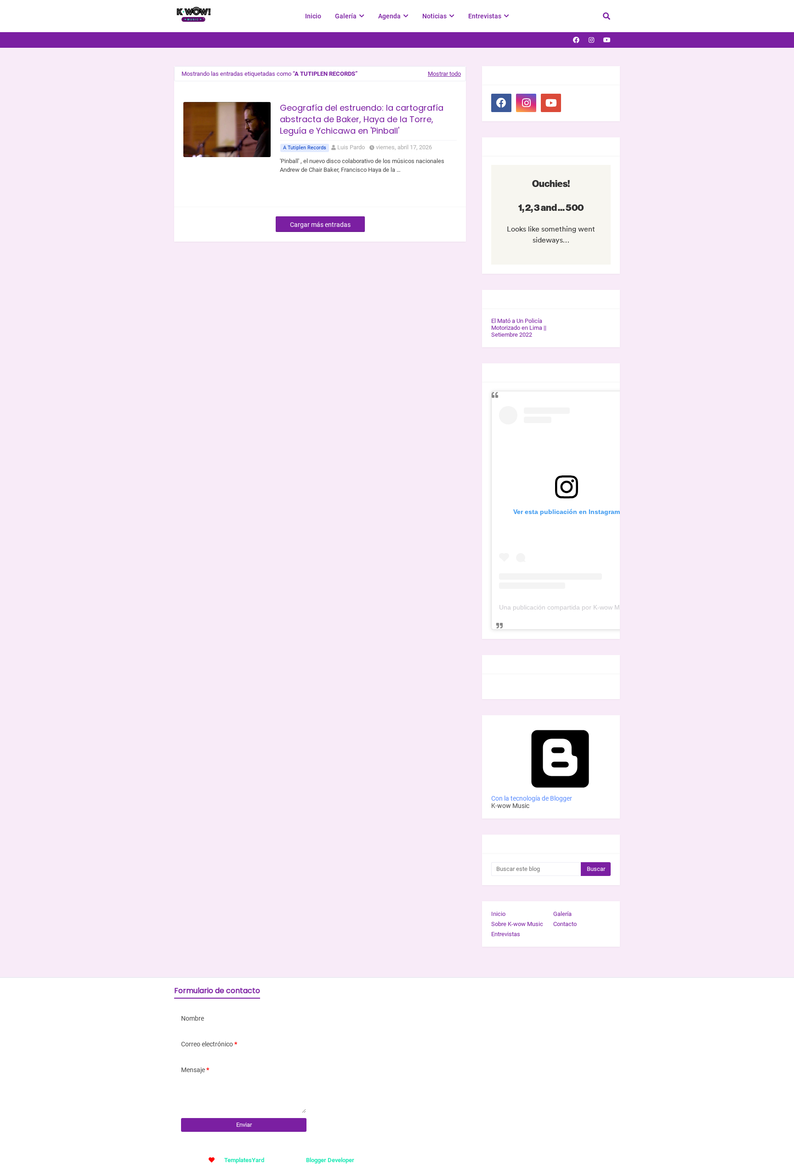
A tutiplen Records (304, 148)
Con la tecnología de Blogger (531, 798)
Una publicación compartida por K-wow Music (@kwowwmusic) (590, 607)
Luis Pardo (351, 147)
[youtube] (607, 40)
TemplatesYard (244, 1160)
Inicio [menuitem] (313, 16)
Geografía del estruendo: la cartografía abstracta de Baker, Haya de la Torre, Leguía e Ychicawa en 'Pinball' (361, 119)
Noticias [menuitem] (434, 16)
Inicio (498, 913)
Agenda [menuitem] (389, 16)
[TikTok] (576, 103)
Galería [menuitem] (346, 16)
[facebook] (576, 40)
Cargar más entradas (320, 224)
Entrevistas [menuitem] (484, 16)
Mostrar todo (444, 73)
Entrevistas (505, 934)
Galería (562, 913)
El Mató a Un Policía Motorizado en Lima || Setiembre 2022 (518, 327)
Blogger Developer (330, 1160)
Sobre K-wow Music (517, 924)
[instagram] (591, 40)
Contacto (565, 924)
